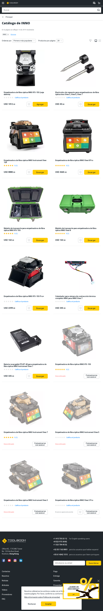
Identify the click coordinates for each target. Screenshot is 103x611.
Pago (55, 571)
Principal (9, 17)
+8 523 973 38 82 (60, 542)
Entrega (56, 576)
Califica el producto (21, 98)
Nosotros (5, 576)
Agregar (40, 104)
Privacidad (57, 585)
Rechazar (32, 604)
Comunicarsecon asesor (91, 376)
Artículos (5, 585)
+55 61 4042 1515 (60, 555)
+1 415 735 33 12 (60, 539)
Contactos (6, 571)
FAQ (3, 599)
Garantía (56, 581)
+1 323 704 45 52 (60, 545)
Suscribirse (94, 563)
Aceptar (48, 604)
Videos (4, 590)
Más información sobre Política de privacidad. (42, 597)
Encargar (92, 104)
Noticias (5, 581)
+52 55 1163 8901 (60, 550)
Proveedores (7, 594)
